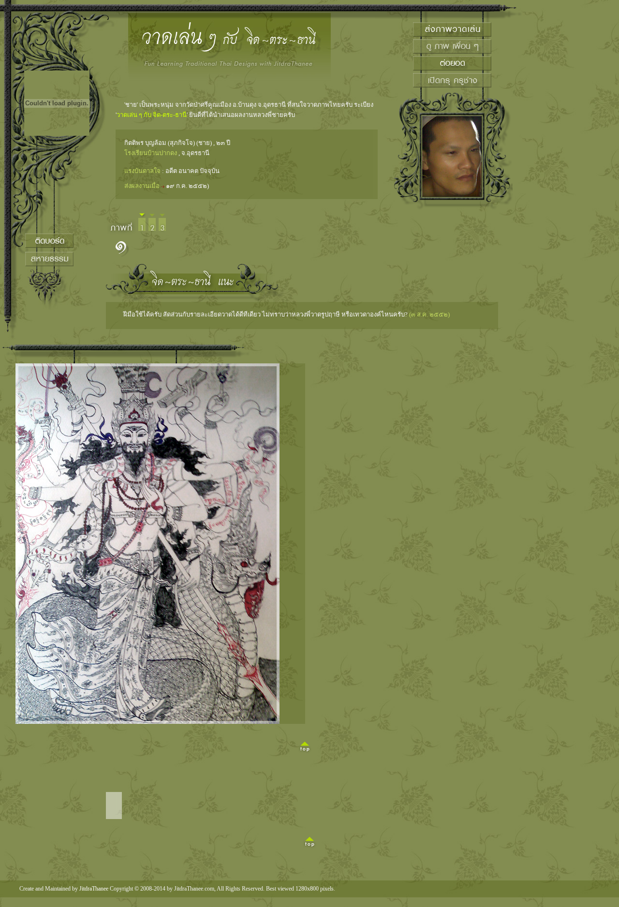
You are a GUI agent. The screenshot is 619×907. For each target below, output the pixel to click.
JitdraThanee (93, 888)
